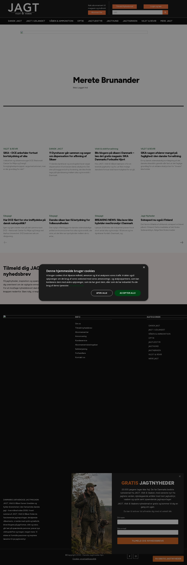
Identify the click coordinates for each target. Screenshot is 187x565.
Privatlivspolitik (77, 285)
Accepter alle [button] (128, 293)
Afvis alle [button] (101, 293)
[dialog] (93, 282)
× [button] (144, 267)
